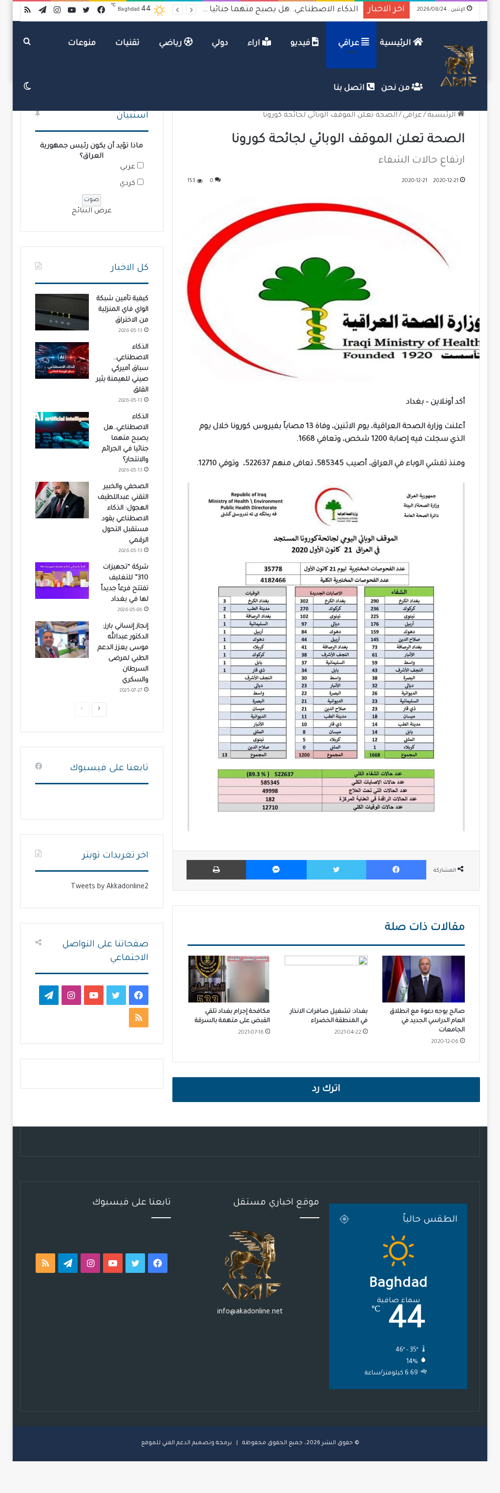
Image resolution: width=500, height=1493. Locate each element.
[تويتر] (336, 869)
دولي (220, 43)
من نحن (396, 88)
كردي (127, 184)
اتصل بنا (350, 88)
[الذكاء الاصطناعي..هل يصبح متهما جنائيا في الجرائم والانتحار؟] (62, 430)
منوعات (82, 43)
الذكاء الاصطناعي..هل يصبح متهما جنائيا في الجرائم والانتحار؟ (125, 438)
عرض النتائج (92, 211)
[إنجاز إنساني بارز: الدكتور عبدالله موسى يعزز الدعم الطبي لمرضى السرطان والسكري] (62, 639)
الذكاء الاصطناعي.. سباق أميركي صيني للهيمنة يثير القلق (122, 369)
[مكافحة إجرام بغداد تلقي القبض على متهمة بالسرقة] (229, 979)
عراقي (349, 43)
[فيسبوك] (396, 869)
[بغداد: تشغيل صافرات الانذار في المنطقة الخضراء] (326, 979)
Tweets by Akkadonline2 (109, 887)
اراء (255, 43)
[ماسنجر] (276, 869)
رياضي (171, 43)
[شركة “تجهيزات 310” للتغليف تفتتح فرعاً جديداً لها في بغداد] (62, 580)
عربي (127, 167)
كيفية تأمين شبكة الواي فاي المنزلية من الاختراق (122, 309)
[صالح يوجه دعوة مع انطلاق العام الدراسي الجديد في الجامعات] (423, 979)
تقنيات (127, 43)
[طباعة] (216, 869)
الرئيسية (396, 43)
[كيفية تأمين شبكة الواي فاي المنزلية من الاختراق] (62, 312)
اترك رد (326, 1089)
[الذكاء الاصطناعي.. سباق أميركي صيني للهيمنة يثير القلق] (62, 360)
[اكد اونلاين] (459, 66)
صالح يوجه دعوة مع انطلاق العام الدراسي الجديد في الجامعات (427, 1021)
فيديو (301, 43)
